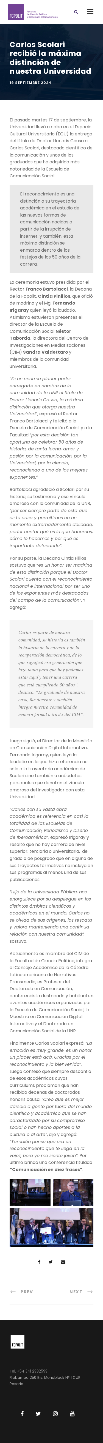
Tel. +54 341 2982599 (29, 1371)
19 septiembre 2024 (31, 82)
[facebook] (22, 1414)
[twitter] (38, 1414)
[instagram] (55, 1414)
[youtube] (72, 1414)
